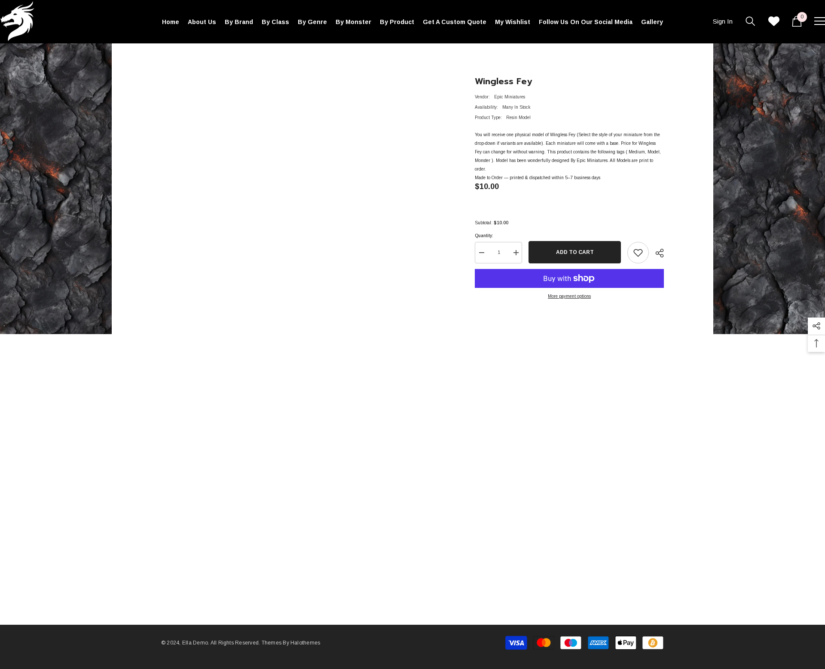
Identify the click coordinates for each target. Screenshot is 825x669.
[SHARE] (656, 253)
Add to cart (575, 252)
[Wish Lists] (773, 21)
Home (167, 56)
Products (191, 56)
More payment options (569, 296)
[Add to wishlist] (638, 252)
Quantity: (484, 235)
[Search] (750, 21)
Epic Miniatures (509, 97)
